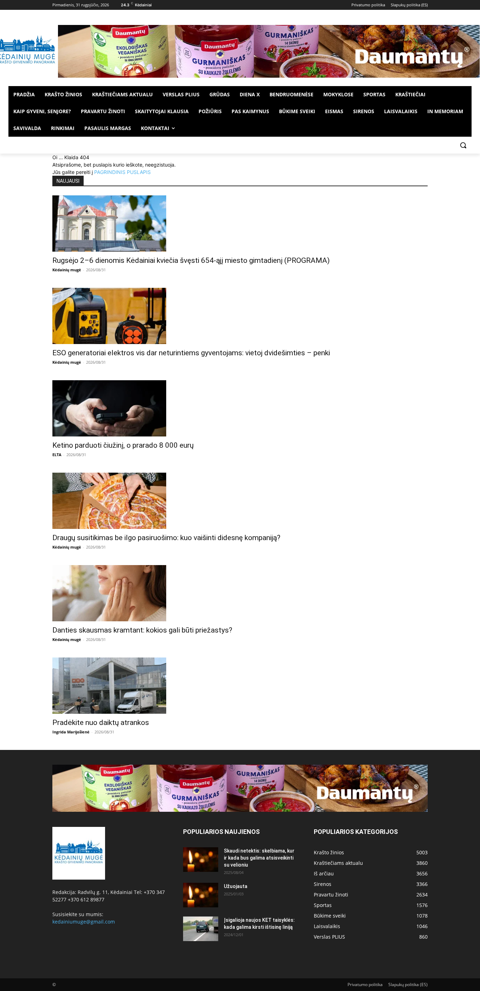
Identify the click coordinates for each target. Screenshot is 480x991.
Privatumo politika (365, 984)
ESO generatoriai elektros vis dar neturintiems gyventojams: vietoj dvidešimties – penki (191, 353)
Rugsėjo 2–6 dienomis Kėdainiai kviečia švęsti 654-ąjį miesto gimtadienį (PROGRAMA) (191, 260)
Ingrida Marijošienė (71, 731)
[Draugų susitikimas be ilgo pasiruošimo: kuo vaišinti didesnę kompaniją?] (240, 501)
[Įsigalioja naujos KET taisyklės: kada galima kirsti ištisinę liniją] (200, 928)
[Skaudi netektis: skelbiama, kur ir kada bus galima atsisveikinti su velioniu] (200, 859)
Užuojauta (235, 886)
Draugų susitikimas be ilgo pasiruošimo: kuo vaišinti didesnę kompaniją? (166, 537)
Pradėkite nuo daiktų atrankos (100, 722)
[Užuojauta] (200, 895)
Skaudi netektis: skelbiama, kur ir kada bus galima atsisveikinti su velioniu (259, 858)
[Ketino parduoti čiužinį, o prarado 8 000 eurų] (240, 408)
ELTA (56, 454)
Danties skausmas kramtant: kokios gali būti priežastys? (142, 630)
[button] (463, 145)
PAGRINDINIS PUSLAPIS (122, 172)
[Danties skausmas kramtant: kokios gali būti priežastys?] (240, 593)
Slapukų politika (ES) (408, 984)
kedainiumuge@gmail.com (83, 921)
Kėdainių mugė (66, 269)
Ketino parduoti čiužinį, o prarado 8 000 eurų (123, 445)
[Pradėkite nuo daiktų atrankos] (240, 686)
